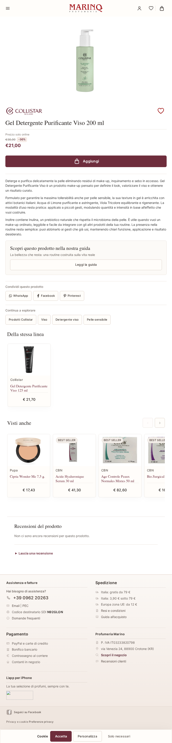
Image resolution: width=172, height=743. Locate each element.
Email (15, 606)
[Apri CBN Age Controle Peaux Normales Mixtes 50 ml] (120, 450)
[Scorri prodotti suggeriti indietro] (148, 423)
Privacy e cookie (17, 721)
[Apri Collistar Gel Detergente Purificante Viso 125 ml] (29, 360)
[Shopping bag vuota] (162, 8)
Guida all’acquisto (114, 617)
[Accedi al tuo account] (139, 8)
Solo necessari (119, 736)
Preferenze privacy (41, 721)
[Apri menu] (8, 8)
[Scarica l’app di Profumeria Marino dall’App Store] (19, 695)
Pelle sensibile (97, 319)
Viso (44, 319)
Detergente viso (67, 319)
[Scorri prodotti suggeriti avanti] (160, 423)
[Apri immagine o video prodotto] (86, 61)
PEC (25, 606)
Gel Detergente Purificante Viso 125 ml (28, 388)
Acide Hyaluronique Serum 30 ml (70, 478)
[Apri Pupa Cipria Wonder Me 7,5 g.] (28, 450)
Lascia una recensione (36, 553)
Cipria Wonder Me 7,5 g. (27, 476)
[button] (161, 111)
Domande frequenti (26, 618)
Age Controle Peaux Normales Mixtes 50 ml (117, 478)
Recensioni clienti (113, 661)
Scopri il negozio (114, 655)
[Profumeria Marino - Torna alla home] (86, 8)
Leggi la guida (86, 264)
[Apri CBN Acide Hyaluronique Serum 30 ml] (74, 450)
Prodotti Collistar (21, 319)
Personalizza (87, 736)
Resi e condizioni (113, 610)
